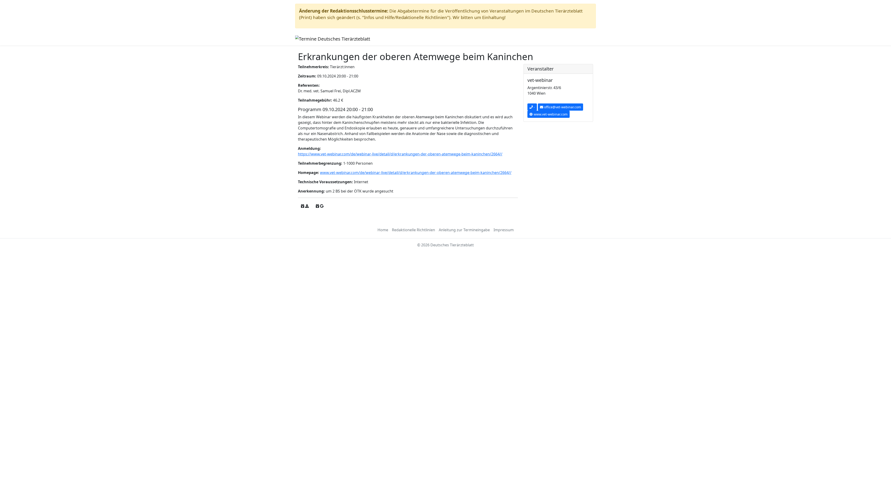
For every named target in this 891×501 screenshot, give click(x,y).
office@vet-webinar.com (562, 107)
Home (383, 229)
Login (446, 38)
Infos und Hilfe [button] (393, 38)
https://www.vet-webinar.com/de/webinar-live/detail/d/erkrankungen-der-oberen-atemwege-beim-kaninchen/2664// (400, 154)
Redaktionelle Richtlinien (413, 229)
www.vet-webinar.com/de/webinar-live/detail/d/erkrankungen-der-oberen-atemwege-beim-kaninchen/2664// (415, 172)
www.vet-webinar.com (550, 114)
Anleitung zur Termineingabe (464, 229)
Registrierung (426, 38)
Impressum (504, 229)
